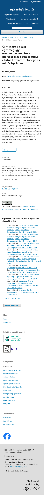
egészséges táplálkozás (11, 384)
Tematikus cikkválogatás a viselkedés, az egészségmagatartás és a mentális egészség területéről (22, 227)
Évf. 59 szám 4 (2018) (26, 38)
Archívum (13, 38)
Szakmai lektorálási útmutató (17, 23)
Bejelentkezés (36, 2)
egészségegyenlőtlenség (12, 370)
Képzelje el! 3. (24, 265)
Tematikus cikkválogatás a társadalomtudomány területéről (22, 251)
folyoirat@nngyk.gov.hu (18, 466)
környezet (6, 404)
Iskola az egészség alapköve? (30, 270)
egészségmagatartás (10, 380)
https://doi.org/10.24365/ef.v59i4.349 (19, 76)
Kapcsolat (35, 23)
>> (19, 298)
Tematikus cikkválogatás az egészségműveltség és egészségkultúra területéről (23, 258)
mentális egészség (9, 397)
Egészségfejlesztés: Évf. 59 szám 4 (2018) (22, 241)
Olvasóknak (7, 418)
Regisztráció (24, 2)
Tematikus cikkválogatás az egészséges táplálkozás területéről (23, 244)
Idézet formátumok (10, 179)
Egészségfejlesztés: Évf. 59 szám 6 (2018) (22, 279)
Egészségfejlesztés (22, 9)
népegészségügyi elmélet (12, 394)
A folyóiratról (11, 19)
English (5, 319)
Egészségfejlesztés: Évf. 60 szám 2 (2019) (22, 254)
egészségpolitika (9, 400)
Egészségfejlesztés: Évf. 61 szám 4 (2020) (22, 248)
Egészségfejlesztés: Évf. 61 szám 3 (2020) (22, 232)
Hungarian (7, 322)
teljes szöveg (10, 150)
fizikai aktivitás (8, 390)
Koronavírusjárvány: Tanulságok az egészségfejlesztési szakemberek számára (20, 283)
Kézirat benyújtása (12, 306)
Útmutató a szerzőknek (29, 19)
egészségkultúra (9, 377)
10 (15, 298)
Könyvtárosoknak (9, 424)
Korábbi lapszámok (30, 14)
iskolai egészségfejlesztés (12, 387)
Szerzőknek (7, 421)
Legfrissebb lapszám (11, 14)
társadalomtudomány (10, 374)
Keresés (22, 32)
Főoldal (4, 38)
